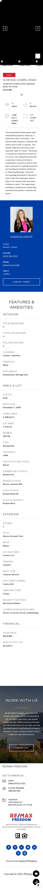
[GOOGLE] (24, 853)
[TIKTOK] (34, 847)
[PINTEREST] (28, 847)
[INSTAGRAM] (15, 847)
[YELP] (18, 853)
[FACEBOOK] (8, 847)
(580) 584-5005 (14, 791)
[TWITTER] (21, 847)
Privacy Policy (31, 874)
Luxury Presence (28, 861)
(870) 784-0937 (10, 256)
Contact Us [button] (21, 748)
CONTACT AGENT (21, 282)
